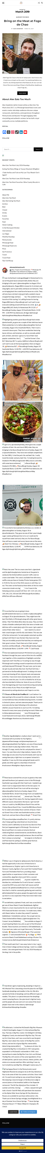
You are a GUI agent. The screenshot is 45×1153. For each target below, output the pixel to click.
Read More (22, 93)
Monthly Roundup (8, 237)
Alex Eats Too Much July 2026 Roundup (15, 165)
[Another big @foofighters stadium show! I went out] (22, 755)
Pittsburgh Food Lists (9, 246)
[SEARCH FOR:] (17, 149)
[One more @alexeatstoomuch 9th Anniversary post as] (22, 671)
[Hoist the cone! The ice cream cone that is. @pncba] (22, 588)
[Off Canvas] (3, 3)
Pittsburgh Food (7, 243)
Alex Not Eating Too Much (11, 201)
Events (4, 216)
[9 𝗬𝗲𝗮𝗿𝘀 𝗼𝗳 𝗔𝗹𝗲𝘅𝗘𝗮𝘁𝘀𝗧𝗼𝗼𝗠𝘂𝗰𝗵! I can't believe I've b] (22, 713)
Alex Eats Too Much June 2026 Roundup (16, 178)
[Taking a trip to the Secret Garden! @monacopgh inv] (22, 380)
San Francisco (7, 252)
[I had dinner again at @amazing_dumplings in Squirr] (22, 1004)
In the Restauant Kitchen (10, 228)
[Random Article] (39, 3)
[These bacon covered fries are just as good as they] (22, 796)
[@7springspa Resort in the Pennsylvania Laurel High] (22, 1088)
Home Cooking (7, 225)
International (6, 231)
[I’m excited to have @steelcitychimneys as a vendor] (22, 547)
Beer (4, 207)
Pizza (4, 249)
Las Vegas (5, 234)
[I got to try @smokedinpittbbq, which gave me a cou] (22, 463)
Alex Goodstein (18, 28)
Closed (4, 210)
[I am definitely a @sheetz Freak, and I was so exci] (22, 921)
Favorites (5, 219)
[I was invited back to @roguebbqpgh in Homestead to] (22, 297)
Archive (5, 204)
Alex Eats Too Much (22, 17)
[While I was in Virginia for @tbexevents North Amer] (22, 880)
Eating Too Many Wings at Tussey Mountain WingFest (20, 169)
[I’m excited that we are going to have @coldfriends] (22, 630)
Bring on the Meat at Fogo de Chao (22, 22)
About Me (5, 195)
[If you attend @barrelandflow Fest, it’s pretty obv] (22, 838)
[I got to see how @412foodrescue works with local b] (22, 505)
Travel (4, 255)
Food (4, 222)
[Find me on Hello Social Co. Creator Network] (22, 155)
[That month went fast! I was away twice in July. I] (22, 963)
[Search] (42, 3)
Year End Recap (7, 261)
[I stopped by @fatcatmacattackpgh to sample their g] (22, 422)
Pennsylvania (7, 240)
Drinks (4, 213)
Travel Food (6, 258)
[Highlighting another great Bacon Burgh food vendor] (22, 338)
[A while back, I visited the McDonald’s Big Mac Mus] (22, 1046)
